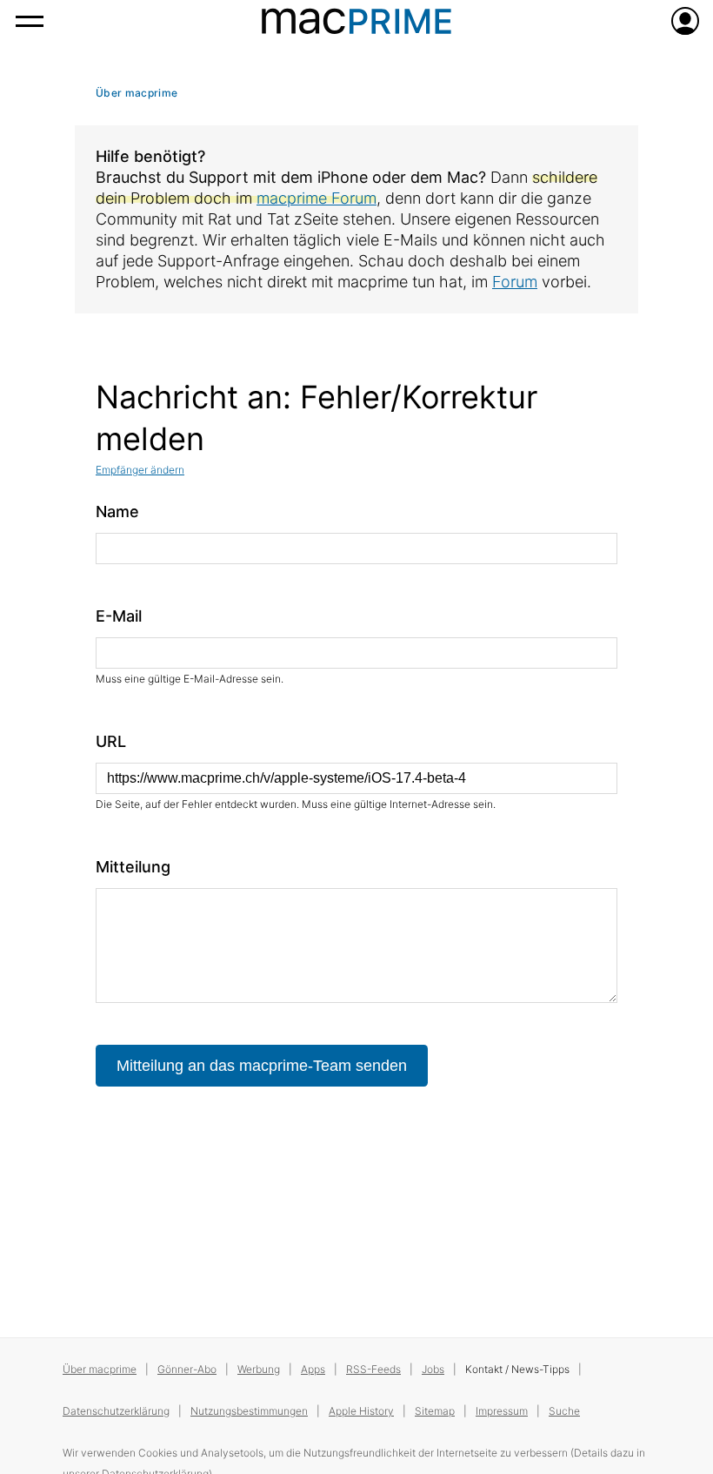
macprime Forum (316, 198)
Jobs (433, 1369)
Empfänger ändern (140, 469)
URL (111, 741)
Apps (313, 1369)
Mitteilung (133, 867)
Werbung (258, 1369)
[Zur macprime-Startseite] (356, 21)
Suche (564, 1410)
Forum (514, 282)
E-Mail (119, 616)
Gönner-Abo (187, 1369)
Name (117, 511)
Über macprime (136, 92)
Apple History (361, 1410)
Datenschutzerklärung (116, 1410)
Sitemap (435, 1410)
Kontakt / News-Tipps (517, 1369)
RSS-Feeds (373, 1369)
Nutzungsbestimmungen (249, 1410)
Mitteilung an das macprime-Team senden (262, 1065)
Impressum (502, 1410)
